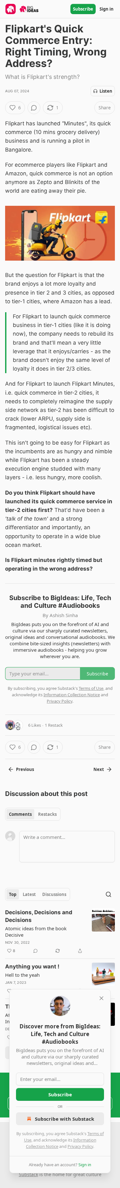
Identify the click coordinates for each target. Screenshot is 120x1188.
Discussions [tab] (54, 894)
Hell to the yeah (22, 975)
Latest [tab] (29, 894)
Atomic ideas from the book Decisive (36, 931)
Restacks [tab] (47, 814)
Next (98, 769)
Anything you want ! (32, 966)
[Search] (108, 894)
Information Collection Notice (72, 695)
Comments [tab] (20, 814)
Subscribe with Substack (64, 1119)
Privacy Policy (80, 1146)
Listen (106, 91)
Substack (28, 1174)
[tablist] (32, 814)
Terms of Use (91, 688)
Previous (25, 769)
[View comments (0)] (34, 107)
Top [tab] (12, 894)
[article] (60, 931)
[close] (101, 998)
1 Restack (54, 725)
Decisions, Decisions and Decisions (38, 916)
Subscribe (83, 9)
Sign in (107, 9)
